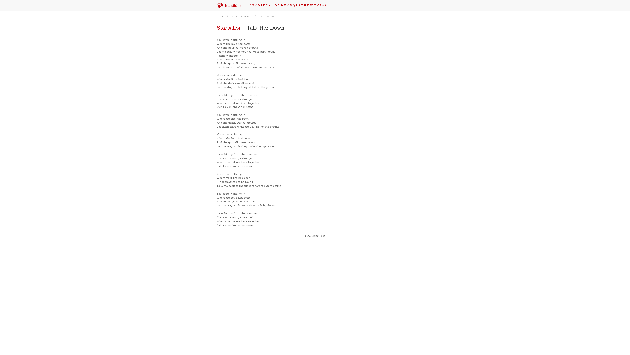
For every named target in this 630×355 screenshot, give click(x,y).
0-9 (324, 5)
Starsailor (245, 16)
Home (220, 16)
